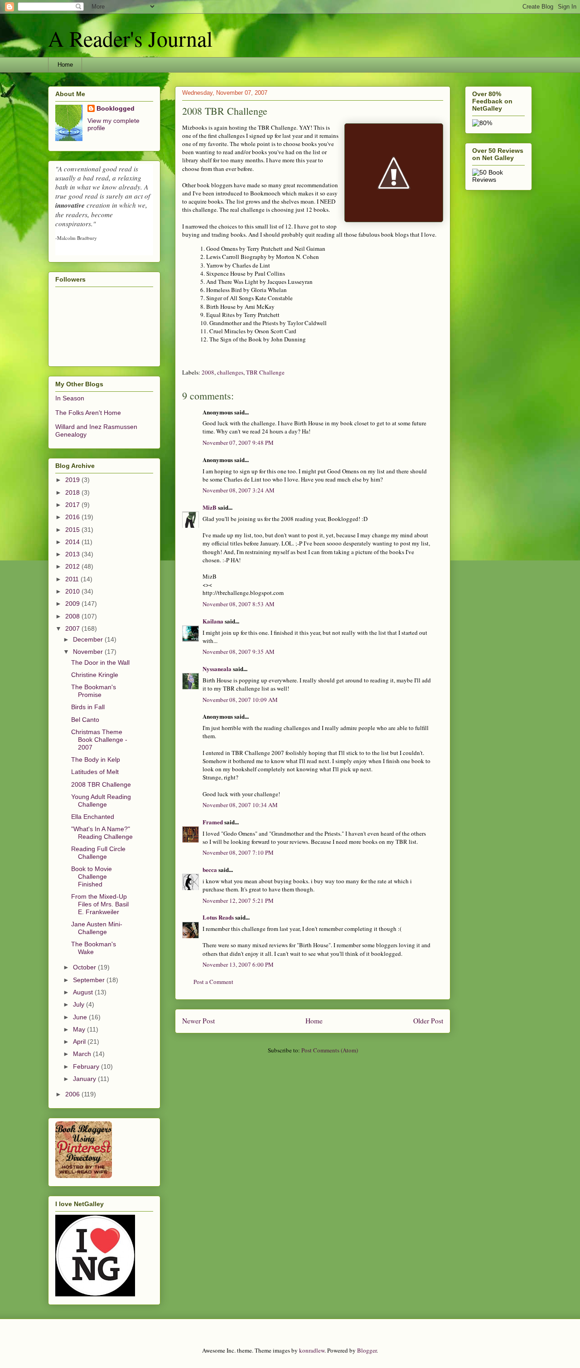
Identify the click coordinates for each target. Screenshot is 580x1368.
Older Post (428, 1020)
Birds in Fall (88, 707)
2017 (73, 504)
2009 (73, 603)
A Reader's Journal (130, 38)
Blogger (367, 1350)
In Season (69, 398)
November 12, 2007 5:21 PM (238, 900)
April (80, 1041)
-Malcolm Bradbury (76, 237)
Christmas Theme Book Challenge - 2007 (99, 739)
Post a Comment (213, 982)
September (89, 979)
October (85, 967)
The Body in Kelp (95, 759)
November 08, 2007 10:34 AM (240, 805)
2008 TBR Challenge (101, 784)
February (87, 1066)
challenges (230, 372)
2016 (73, 517)
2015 (73, 529)
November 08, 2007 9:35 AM (239, 651)
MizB (210, 507)
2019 (73, 479)
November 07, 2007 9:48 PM (238, 442)
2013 (73, 554)
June (81, 1017)
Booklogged (116, 108)
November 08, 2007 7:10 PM (238, 852)
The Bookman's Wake (93, 947)
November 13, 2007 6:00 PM (238, 964)
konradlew (311, 1350)
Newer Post (198, 1020)
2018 (73, 492)
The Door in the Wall (100, 662)
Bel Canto (85, 719)
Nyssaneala (217, 668)
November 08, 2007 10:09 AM (240, 700)
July (79, 1004)
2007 (73, 628)
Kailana (213, 621)
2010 (73, 591)
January (85, 1078)
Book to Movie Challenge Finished (91, 876)
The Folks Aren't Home (88, 412)
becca (210, 869)
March (83, 1053)
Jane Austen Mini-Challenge (96, 927)
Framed (213, 822)
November (89, 651)
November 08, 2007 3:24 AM (239, 490)
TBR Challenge (265, 372)
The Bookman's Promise (93, 690)
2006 (73, 1094)
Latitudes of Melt (95, 771)
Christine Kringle (94, 674)
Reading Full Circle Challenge (98, 852)
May (80, 1029)
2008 (208, 372)
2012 (73, 566)
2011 (73, 579)
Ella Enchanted (92, 816)
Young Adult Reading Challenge (101, 800)
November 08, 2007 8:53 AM (239, 604)
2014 (73, 541)
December (89, 639)
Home (65, 64)
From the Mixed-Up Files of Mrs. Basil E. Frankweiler (100, 904)
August (84, 992)
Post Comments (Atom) (329, 1050)
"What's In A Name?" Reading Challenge (102, 832)
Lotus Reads (218, 917)
